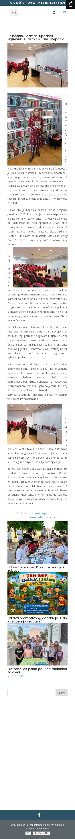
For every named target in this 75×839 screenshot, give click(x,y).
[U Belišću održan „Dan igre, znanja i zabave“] (37, 542)
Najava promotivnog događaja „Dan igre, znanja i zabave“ (37, 620)
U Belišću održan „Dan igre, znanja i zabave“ (35, 569)
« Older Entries (16, 676)
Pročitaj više (41, 833)
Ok (28, 833)
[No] (70, 830)
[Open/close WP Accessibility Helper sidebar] (70, 4)
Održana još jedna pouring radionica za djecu (37, 670)
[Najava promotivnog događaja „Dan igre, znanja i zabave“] (37, 593)
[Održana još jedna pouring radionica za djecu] (37, 644)
